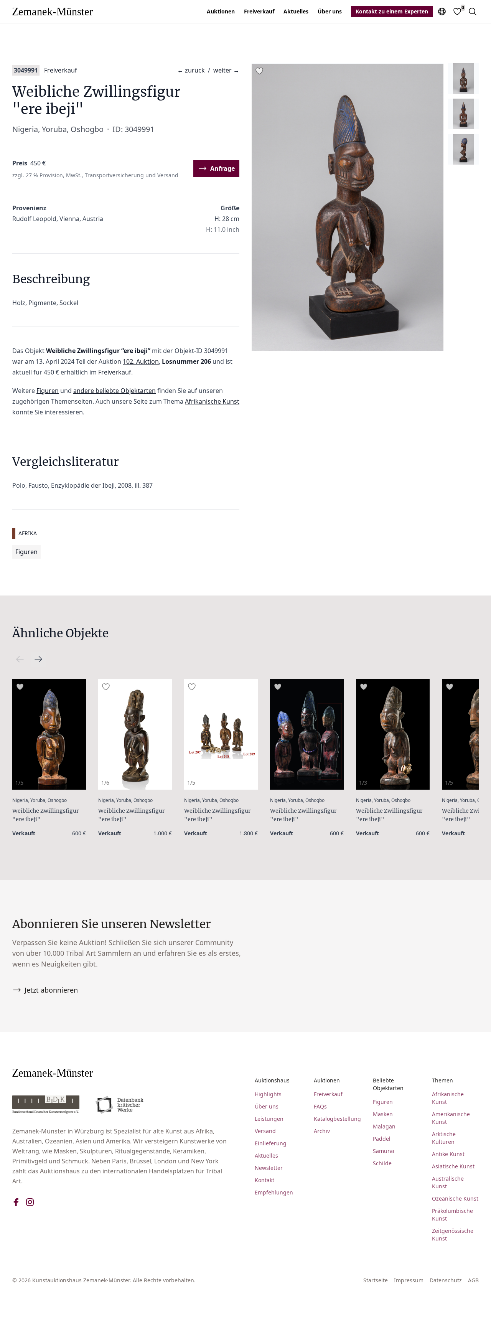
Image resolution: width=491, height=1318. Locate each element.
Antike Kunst (448, 1154)
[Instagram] (30, 1202)
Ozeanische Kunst (455, 1198)
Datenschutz (446, 1280)
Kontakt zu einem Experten (392, 11)
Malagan (384, 1126)
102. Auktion (141, 361)
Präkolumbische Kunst (452, 1214)
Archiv (322, 1131)
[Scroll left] (38, 659)
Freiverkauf (259, 11)
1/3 (363, 782)
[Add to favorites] (259, 71)
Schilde (382, 1163)
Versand (265, 1131)
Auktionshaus (272, 1080)
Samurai (383, 1151)
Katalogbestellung (337, 1118)
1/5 (19, 782)
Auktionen (221, 11)
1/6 (105, 782)
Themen (442, 1080)
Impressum (408, 1280)
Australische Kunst (448, 1182)
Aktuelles (295, 11)
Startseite (375, 1280)
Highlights (268, 1094)
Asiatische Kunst (453, 1166)
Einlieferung (271, 1143)
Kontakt (264, 1180)
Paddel (381, 1138)
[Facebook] (16, 1202)
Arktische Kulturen (444, 1137)
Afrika (27, 533)
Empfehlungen (274, 1192)
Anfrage (222, 168)
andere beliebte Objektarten (114, 390)
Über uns (330, 11)
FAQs (320, 1106)
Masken (383, 1114)
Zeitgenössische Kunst (452, 1234)
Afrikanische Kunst (212, 401)
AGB (473, 1280)
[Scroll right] (20, 659)
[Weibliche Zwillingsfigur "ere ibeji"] (49, 734)
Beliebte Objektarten (388, 1084)
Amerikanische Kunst (451, 1117)
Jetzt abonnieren (51, 990)
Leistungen (269, 1118)
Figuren (47, 390)
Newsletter (269, 1167)
